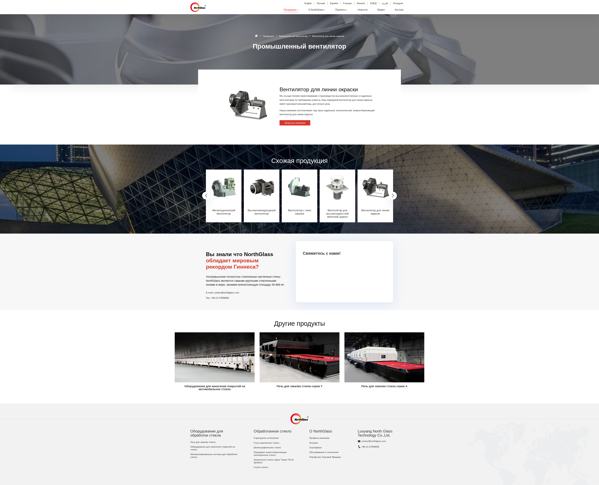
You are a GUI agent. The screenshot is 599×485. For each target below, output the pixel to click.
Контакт (399, 9)
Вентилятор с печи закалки (299, 212)
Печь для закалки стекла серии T (299, 386)
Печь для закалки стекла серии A (384, 386)
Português (398, 3)
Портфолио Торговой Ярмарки (325, 457)
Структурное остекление (266, 438)
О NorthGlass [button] (315, 9)
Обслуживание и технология (323, 452)
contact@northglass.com (226, 292)
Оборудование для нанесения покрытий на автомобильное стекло (214, 388)
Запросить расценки (295, 123)
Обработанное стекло (272, 431)
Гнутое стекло (261, 467)
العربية (385, 3)
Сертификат (315, 447)
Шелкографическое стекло (267, 447)
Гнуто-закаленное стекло (266, 443)
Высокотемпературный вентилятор (262, 212)
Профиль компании (319, 438)
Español (334, 3)
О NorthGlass (320, 431)
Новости (363, 9)
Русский (321, 3)
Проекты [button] (340, 9)
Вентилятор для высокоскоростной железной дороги (337, 213)
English (308, 3)
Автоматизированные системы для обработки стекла (213, 455)
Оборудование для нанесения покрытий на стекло (212, 448)
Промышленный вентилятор (293, 36)
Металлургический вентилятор (223, 212)
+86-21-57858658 (220, 298)
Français (347, 3)
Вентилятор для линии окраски (375, 212)
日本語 (373, 3)
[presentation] (206, 196)
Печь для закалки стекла (202, 442)
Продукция (268, 36)
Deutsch (361, 3)
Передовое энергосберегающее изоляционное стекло (270, 453)
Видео (381, 9)
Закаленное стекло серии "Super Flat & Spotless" (274, 461)
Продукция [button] (290, 9)
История (313, 443)
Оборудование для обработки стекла (206, 433)
